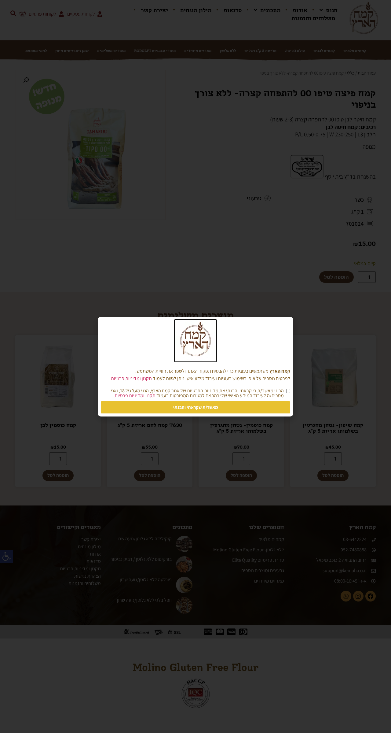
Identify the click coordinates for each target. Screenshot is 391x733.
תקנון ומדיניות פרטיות (131, 378)
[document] (195, 366)
